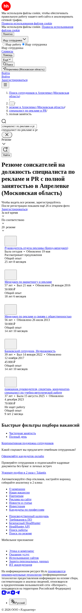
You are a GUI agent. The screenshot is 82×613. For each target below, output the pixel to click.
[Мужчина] (11, 275)
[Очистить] (7, 135)
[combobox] (19, 126)
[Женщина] (11, 241)
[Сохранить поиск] (5, 150)
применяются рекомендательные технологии (33, 573)
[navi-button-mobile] (5, 85)
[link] (8, 64)
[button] (6, 73)
